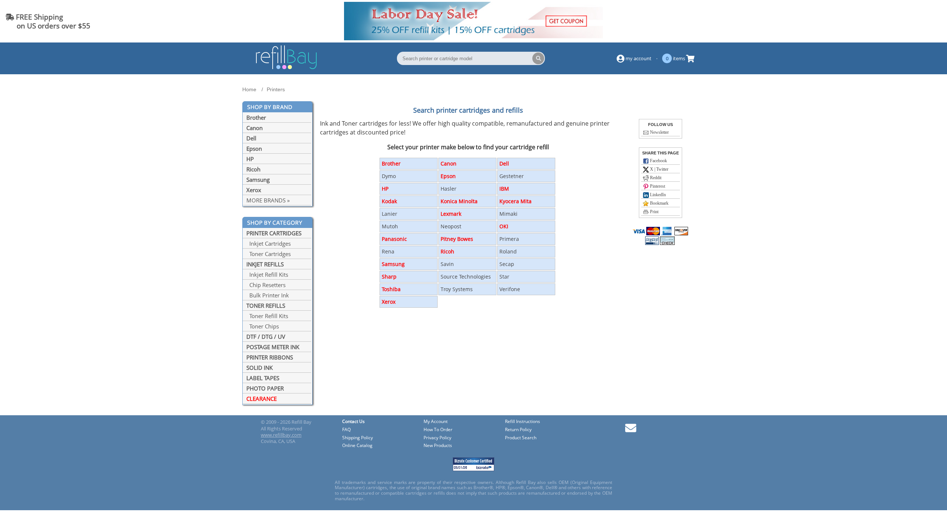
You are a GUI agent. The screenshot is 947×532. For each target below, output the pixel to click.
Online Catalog (357, 446)
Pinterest (657, 186)
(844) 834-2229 (915, 21)
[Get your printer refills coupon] (473, 38)
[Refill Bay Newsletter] (630, 430)
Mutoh (390, 226)
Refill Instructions (522, 421)
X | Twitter (658, 169)
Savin (447, 263)
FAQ (346, 430)
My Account (436, 421)
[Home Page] (286, 68)
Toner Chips (262, 326)
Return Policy (518, 430)
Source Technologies (466, 276)
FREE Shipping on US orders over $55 (48, 21)
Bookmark (658, 203)
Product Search (520, 438)
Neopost (451, 226)
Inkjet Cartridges (268, 243)
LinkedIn (657, 194)
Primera (509, 238)
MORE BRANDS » (268, 200)
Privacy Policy (437, 438)
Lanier (389, 213)
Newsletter (659, 132)
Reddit (655, 177)
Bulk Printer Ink (267, 295)
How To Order (438, 430)
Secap (506, 263)
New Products (438, 446)
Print (653, 211)
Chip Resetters (266, 285)
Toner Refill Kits (267, 316)
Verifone (509, 289)
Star (504, 276)
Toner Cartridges (268, 254)
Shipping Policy (357, 438)
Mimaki (508, 213)
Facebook (658, 160)
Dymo (389, 176)
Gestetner (511, 176)
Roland (508, 251)
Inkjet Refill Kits (267, 274)
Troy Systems (457, 289)
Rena (388, 251)
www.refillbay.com (281, 435)
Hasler (448, 188)
